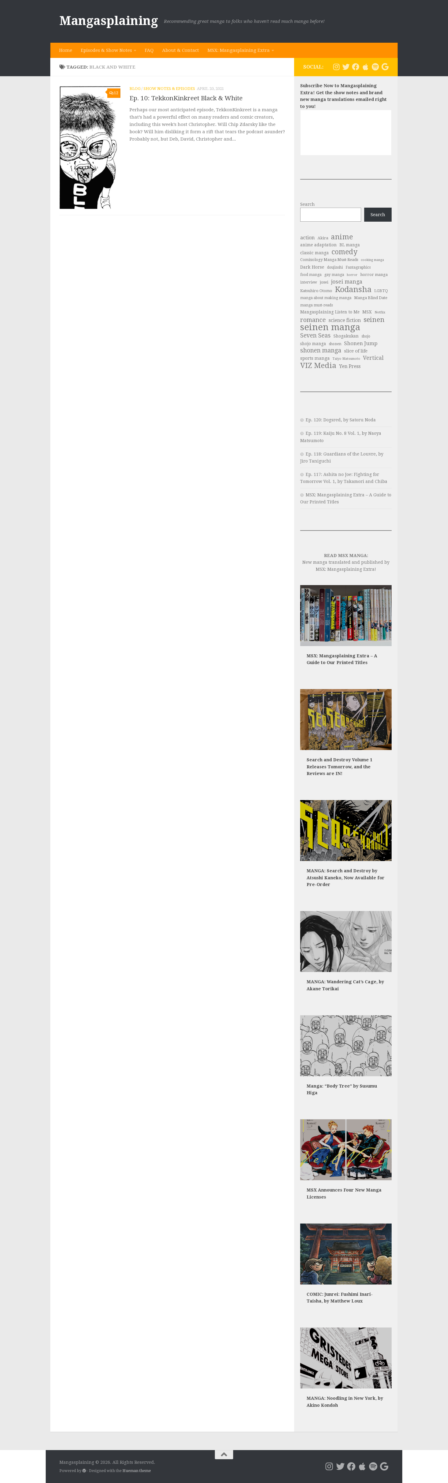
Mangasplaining (108, 21)
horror (352, 275)
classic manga (314, 252)
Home (65, 50)
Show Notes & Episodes (169, 88)
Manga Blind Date (370, 297)
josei (324, 282)
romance (313, 319)
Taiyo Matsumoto (346, 359)
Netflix (380, 312)
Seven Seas (315, 335)
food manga (311, 275)
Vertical (373, 358)
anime (342, 237)
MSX (367, 311)
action (307, 238)
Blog (135, 88)
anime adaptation (318, 244)
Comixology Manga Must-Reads (329, 259)
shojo (365, 336)
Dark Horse (312, 267)
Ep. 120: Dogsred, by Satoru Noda (341, 419)
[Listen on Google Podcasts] (385, 66)
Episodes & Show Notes (106, 50)
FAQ (149, 50)
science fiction (345, 320)
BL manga (350, 244)
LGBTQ (381, 290)
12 (116, 93)
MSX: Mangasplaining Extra (239, 50)
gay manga (334, 275)
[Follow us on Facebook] (355, 66)
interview (308, 282)
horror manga (374, 274)
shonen (335, 344)
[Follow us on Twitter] (346, 66)
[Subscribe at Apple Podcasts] (365, 66)
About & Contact (180, 50)
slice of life (356, 351)
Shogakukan (346, 336)
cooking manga (372, 260)
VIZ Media (318, 365)
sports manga (315, 358)
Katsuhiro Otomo (316, 290)
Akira (323, 238)
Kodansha (353, 289)
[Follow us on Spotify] (375, 66)
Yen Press (350, 366)
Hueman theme (137, 1470)
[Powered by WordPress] (84, 1471)
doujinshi (335, 267)
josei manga (346, 281)
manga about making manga (325, 298)
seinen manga (330, 327)
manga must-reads (316, 305)
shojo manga (313, 343)
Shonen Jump (361, 343)
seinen (374, 319)
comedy (344, 252)
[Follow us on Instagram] (336, 66)
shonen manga (320, 350)
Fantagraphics (358, 267)
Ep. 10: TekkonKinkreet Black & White (186, 98)
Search (307, 204)
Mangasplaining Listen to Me (330, 311)
